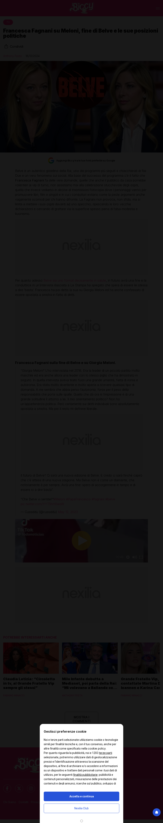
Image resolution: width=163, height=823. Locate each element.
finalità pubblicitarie (85, 774)
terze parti (105, 752)
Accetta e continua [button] (81, 796)
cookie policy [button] (97, 748)
